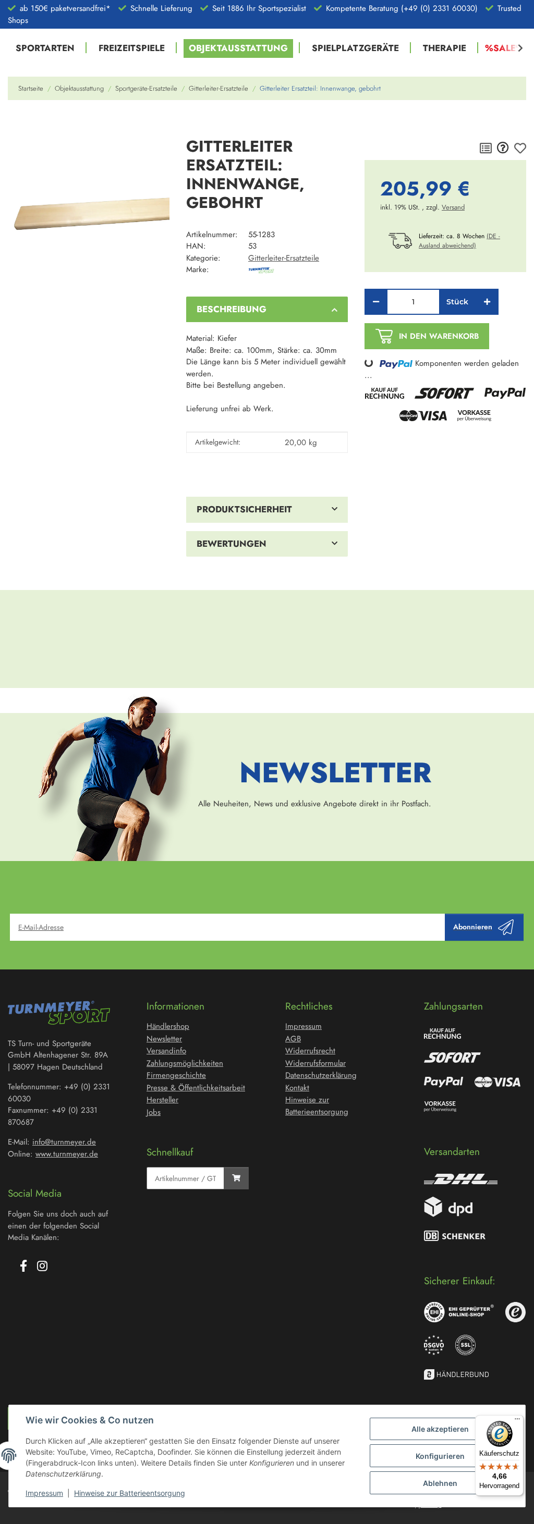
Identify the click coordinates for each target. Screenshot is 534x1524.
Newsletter (164, 1038)
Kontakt (297, 1087)
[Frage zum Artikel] (503, 148)
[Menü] (517, 1421)
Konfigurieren (440, 1456)
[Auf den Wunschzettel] (520, 148)
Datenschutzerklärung (321, 1075)
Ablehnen (440, 1483)
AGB (293, 1038)
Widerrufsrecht (310, 1050)
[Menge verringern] (376, 302)
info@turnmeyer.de (64, 1142)
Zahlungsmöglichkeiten (185, 1063)
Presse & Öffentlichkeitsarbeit (196, 1087)
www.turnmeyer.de (66, 1154)
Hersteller (162, 1099)
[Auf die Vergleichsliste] (486, 148)
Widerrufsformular (315, 1063)
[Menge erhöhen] (487, 302)
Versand (453, 207)
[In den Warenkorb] (16, 123)
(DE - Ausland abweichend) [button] (459, 240)
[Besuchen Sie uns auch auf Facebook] (23, 1267)
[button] (513, 48)
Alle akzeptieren (440, 1428)
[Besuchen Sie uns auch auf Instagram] (42, 1267)
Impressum (44, 1493)
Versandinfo (166, 1050)
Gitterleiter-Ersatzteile (283, 258)
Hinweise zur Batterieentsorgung (129, 1493)
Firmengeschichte (176, 1075)
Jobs (154, 1112)
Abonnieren (472, 926)
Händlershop (168, 1026)
